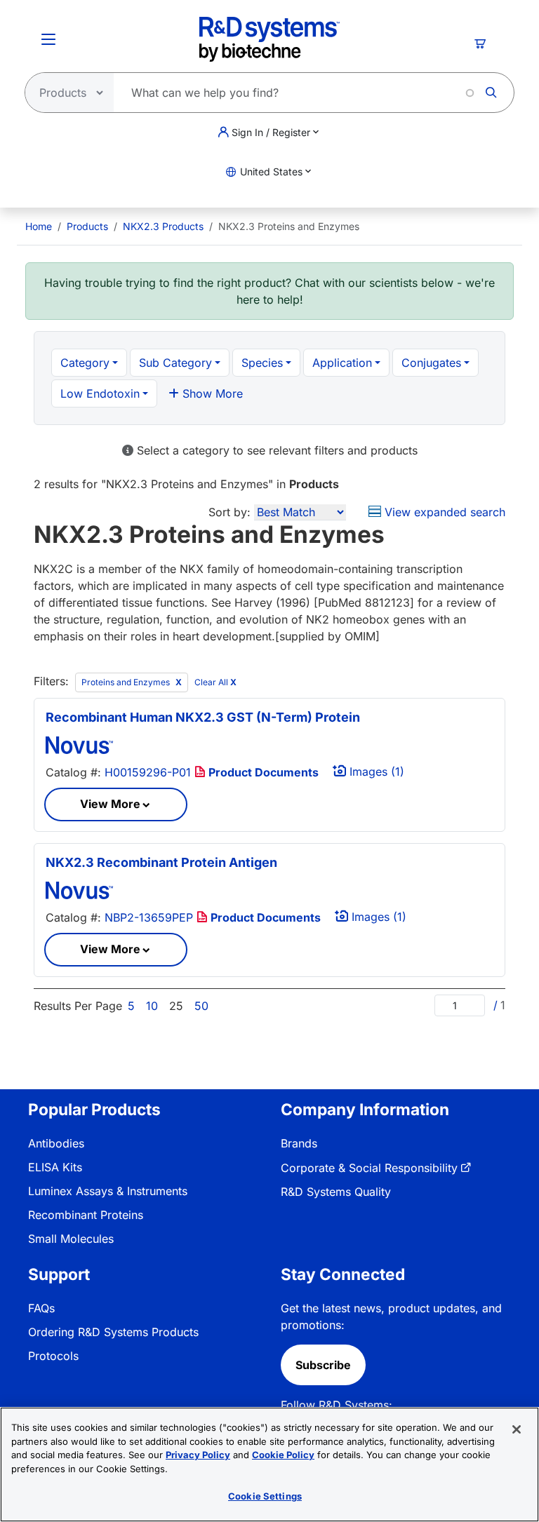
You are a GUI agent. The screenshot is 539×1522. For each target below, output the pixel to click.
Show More (211, 393)
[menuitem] (38, 226)
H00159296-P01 (148, 772)
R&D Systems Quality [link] (336, 1192)
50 (201, 1006)
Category (84, 363)
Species (262, 363)
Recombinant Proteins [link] (85, 1215)
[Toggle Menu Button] (48, 39)
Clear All (215, 682)
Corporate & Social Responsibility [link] (369, 1168)
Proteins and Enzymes (126, 682)
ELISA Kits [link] (55, 1167)
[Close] (516, 1429)
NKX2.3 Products (163, 226)
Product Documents (262, 772)
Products (87, 226)
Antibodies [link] (56, 1143)
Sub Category (175, 363)
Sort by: (229, 512)
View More (110, 804)
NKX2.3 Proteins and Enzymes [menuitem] (288, 226)
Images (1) (375, 772)
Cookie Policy (283, 1454)
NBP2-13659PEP (149, 917)
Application (342, 363)
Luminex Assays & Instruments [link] (107, 1191)
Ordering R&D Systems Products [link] (113, 1332)
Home (38, 226)
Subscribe (323, 1365)
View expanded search (443, 512)
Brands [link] (299, 1143)
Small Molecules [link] (71, 1239)
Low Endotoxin (100, 393)
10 (152, 1006)
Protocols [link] (53, 1356)
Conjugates (431, 363)
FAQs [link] (41, 1308)
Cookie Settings (265, 1496)
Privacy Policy (198, 1454)
